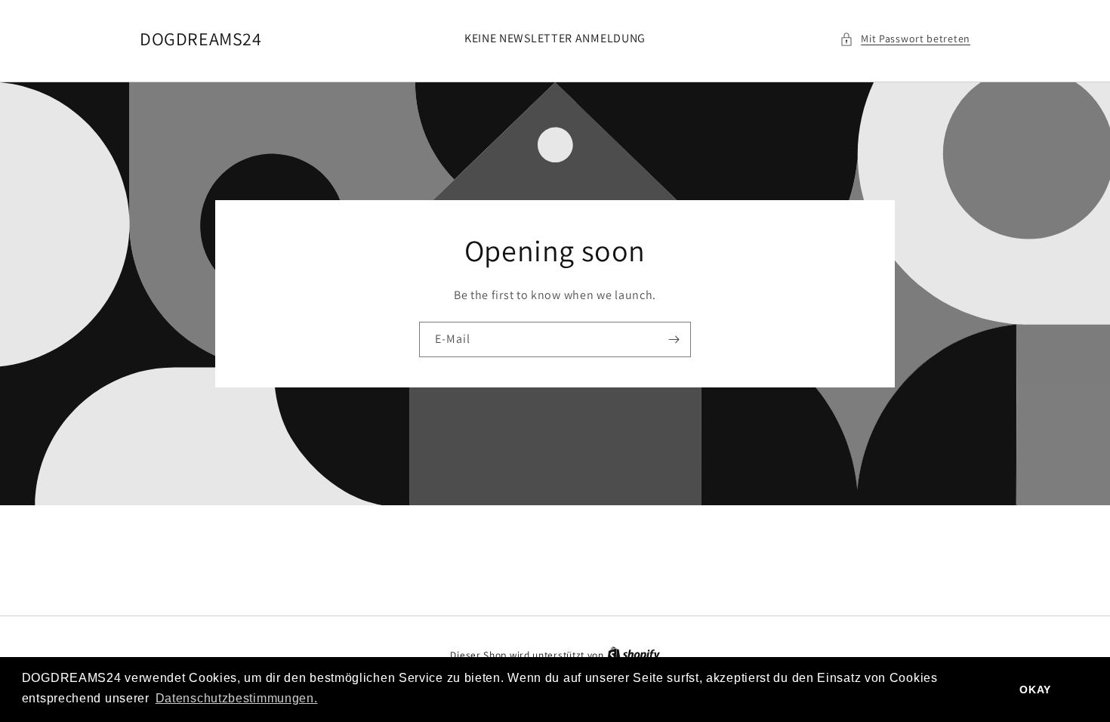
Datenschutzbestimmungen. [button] (237, 698)
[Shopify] (633, 655)
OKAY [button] (1035, 689)
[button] (905, 38)
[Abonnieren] (673, 339)
